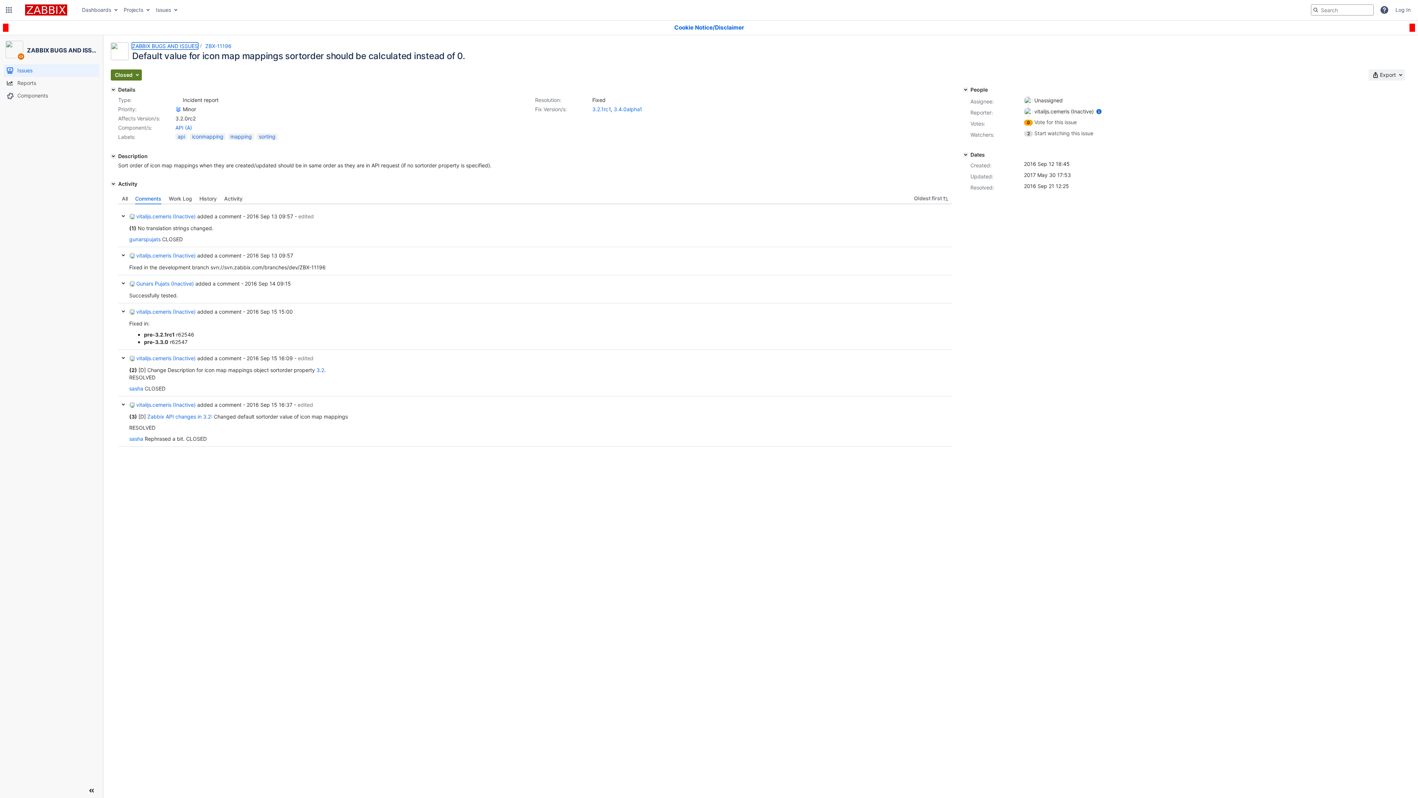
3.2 (320, 370)
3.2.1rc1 (601, 109)
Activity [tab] (233, 198)
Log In (1403, 10)
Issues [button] (163, 10)
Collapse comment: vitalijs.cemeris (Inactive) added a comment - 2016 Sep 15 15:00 (123, 311)
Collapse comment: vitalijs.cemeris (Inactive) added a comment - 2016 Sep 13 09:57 (123, 255)
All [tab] (125, 198)
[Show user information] (1099, 111)
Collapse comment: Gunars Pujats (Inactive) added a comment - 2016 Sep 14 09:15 (123, 283)
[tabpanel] (535, 325)
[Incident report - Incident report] (178, 100)
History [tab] (208, 198)
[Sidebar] (91, 790)
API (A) (183, 128)
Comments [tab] (148, 198)
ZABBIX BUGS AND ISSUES (165, 46)
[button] (9, 10)
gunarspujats (145, 239)
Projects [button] (133, 10)
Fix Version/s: (551, 109)
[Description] (113, 156)
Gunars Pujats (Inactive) (165, 283)
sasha (136, 388)
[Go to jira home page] (46, 10)
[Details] (113, 89)
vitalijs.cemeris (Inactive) (166, 216)
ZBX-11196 (218, 46)
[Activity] (113, 184)
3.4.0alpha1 (628, 109)
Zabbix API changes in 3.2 (179, 416)
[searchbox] (1342, 10)
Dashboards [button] (96, 10)
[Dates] (965, 154)
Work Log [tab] (180, 198)
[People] (965, 89)
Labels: (127, 137)
